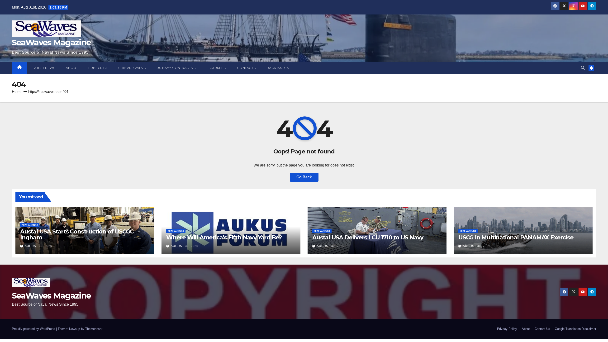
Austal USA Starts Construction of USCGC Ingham (77, 234)
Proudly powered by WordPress (34, 329)
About (72, 68)
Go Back (304, 177)
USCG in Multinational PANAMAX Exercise (515, 237)
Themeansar (93, 329)
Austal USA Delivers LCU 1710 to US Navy (367, 237)
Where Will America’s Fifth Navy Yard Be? (224, 237)
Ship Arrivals (131, 68)
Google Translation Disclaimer (575, 329)
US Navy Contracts (175, 68)
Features (215, 68)
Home (16, 92)
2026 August (30, 225)
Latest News (44, 68)
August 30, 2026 (38, 246)
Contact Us (542, 329)
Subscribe (98, 68)
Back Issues (278, 68)
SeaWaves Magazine (51, 43)
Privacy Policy (507, 329)
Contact (245, 68)
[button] (583, 68)
